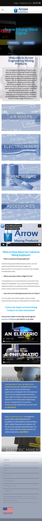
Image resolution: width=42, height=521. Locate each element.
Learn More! (11, 407)
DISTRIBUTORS (10, 486)
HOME (6, 460)
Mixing (33, 402)
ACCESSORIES (9, 481)
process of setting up (9, 319)
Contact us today (11, 289)
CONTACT (8, 491)
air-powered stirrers (16, 416)
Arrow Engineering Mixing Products (12, 496)
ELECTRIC (8, 475)
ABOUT (7, 465)
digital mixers (29, 384)
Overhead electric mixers (13, 384)
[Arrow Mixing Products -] (21, 9)
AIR (5, 470)
